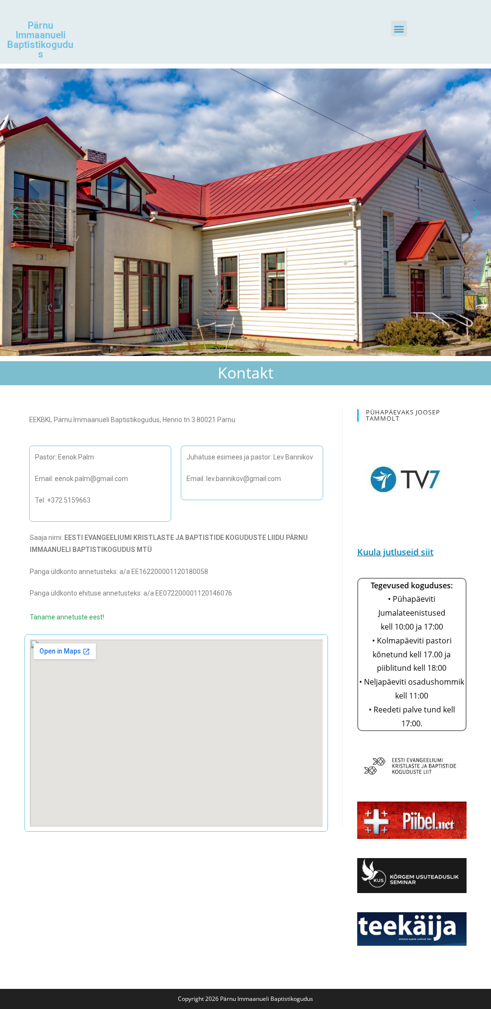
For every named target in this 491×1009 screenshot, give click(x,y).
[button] (399, 28)
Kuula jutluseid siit (395, 552)
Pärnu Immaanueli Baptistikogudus (40, 40)
